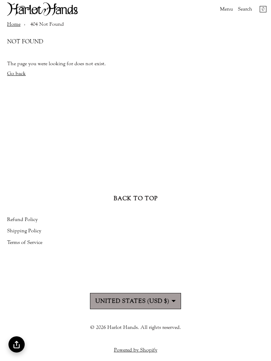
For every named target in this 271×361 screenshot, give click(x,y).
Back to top (136, 198)
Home (13, 24)
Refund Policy (22, 219)
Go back (16, 74)
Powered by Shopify (135, 350)
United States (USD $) (132, 301)
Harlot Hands (122, 327)
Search (245, 9)
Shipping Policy (24, 231)
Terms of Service (24, 242)
